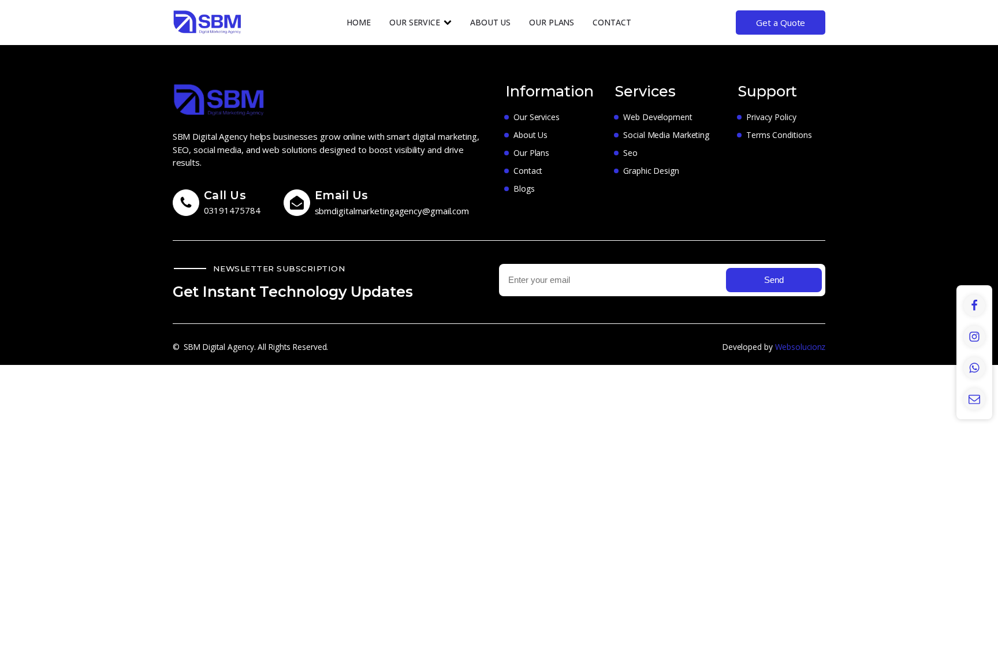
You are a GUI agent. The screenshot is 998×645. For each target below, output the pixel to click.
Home (359, 22)
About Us (490, 22)
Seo (630, 152)
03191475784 (232, 210)
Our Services (536, 116)
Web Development (657, 116)
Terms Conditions (778, 134)
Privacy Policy (771, 116)
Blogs (524, 188)
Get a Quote (780, 22)
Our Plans (551, 22)
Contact (612, 22)
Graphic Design (651, 170)
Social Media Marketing (666, 134)
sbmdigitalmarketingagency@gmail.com (392, 211)
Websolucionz (800, 346)
